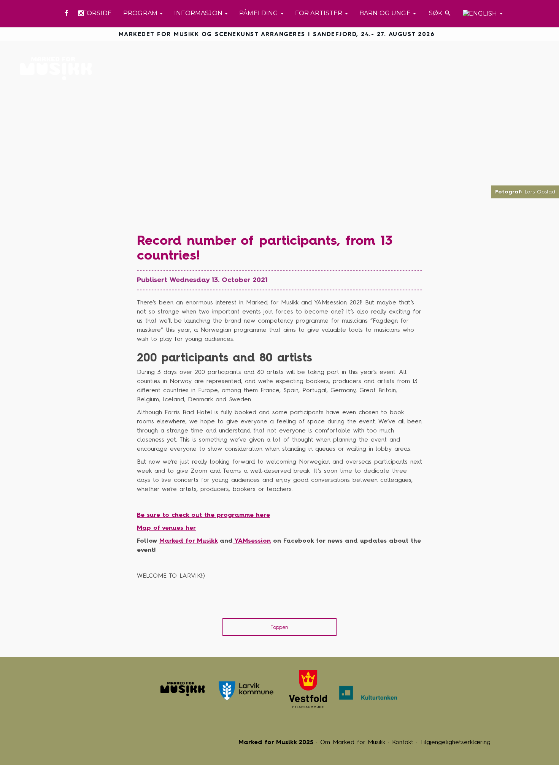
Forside (97, 13)
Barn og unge (385, 13)
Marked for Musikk (58, 68)
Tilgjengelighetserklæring (455, 742)
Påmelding (259, 13)
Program (141, 13)
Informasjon (199, 13)
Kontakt (402, 742)
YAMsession (252, 540)
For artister (319, 13)
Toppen (279, 627)
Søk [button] (439, 13)
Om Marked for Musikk (352, 742)
